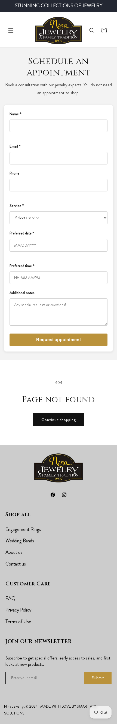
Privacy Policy (18, 609)
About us (13, 552)
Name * (15, 114)
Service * (17, 205)
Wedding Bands (19, 540)
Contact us (15, 563)
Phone (14, 173)
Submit (98, 678)
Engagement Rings (23, 529)
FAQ (10, 598)
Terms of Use (18, 621)
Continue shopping (58, 420)
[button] (11, 30)
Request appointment (58, 339)
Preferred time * (22, 265)
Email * (15, 146)
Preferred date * (22, 233)
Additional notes (22, 292)
